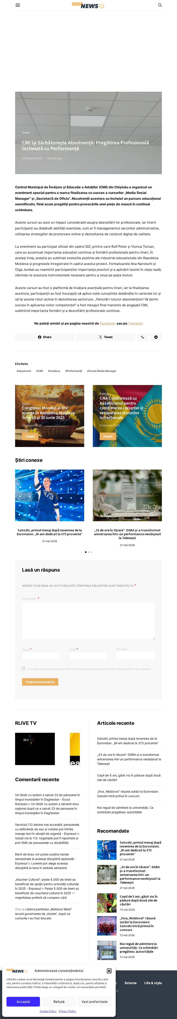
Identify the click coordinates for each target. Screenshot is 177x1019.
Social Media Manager (102, 371)
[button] (109, 971)
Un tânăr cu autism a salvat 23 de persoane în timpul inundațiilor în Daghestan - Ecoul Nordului (47, 799)
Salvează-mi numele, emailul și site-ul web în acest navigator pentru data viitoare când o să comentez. (89, 669)
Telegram (135, 323)
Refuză (59, 1002)
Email (73, 649)
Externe (131, 983)
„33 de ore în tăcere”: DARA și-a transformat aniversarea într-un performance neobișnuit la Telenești (127, 534)
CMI (40, 371)
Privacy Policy (67, 1011)
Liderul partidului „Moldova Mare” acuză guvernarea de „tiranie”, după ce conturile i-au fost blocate (43, 913)
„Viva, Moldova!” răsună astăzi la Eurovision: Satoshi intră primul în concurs (137, 924)
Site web (121, 649)
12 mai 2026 (127, 935)
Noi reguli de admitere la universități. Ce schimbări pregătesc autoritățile (139, 948)
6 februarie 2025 (32, 158)
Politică (104, 393)
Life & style (153, 983)
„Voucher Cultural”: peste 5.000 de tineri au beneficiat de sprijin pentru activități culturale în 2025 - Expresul (47, 884)
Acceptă (23, 1002)
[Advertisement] (88, 51)
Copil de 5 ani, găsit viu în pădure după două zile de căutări (139, 900)
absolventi (25, 371)
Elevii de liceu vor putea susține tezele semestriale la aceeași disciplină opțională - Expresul (45, 858)
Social (26, 132)
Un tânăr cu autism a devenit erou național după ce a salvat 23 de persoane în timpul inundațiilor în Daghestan (47, 808)
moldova (55, 371)
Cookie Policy (48, 1011)
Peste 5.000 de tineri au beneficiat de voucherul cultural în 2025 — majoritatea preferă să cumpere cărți (47, 893)
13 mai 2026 (127, 909)
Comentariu (29, 598)
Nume (27, 649)
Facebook (108, 323)
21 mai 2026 (49, 541)
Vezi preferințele (95, 1002)
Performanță (74, 371)
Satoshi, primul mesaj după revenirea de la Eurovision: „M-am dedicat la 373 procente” (49, 532)
